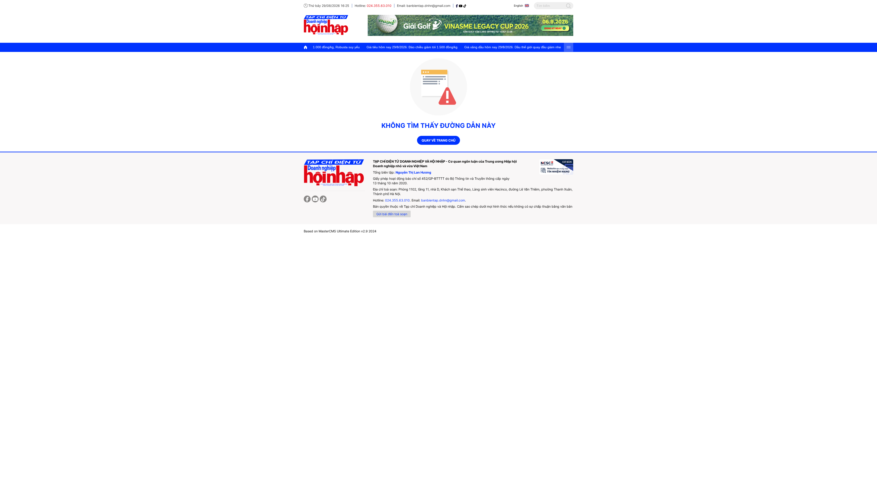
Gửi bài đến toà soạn (391, 214)
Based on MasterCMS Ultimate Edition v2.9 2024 (340, 231)
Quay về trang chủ (438, 140)
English (518, 5)
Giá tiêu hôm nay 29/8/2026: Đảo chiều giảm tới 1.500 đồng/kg (385, 47)
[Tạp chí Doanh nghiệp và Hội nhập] (457, 6)
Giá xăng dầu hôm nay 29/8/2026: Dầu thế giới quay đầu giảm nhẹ (486, 47)
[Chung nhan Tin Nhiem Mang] (556, 167)
